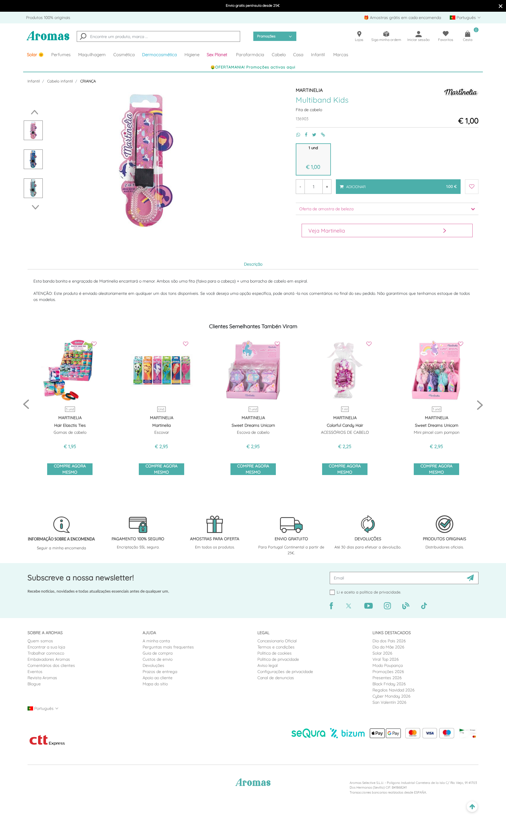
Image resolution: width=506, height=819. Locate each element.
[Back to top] (472, 807)
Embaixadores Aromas (49, 659)
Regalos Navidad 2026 (393, 690)
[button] (218, 55)
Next (37, 207)
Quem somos (40, 641)
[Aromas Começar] (48, 39)
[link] (35, 55)
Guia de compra (157, 653)
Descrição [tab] (253, 264)
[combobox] (158, 36)
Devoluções (153, 665)
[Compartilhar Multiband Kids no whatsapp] (296, 134)
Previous (33, 112)
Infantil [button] (318, 54)
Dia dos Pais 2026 (389, 641)
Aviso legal (267, 665)
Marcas (340, 54)
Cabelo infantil (60, 81)
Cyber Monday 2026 (391, 696)
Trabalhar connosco (46, 653)
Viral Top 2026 (385, 659)
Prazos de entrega (160, 671)
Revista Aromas (42, 677)
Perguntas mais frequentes (168, 647)
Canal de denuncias (275, 677)
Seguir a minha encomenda (61, 548)
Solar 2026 (382, 653)
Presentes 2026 (387, 677)
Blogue (34, 683)
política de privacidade (380, 592)
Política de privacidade (278, 659)
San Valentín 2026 (389, 702)
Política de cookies (274, 653)
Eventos (35, 671)
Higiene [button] (191, 54)
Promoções (266, 36)
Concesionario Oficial (277, 641)
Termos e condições (276, 647)
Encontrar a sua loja (46, 647)
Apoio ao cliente (157, 677)
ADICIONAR (401, 184)
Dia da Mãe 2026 (388, 647)
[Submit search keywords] (83, 37)
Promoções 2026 (388, 671)
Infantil (34, 81)
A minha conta (156, 641)
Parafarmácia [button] (250, 54)
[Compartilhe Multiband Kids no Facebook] (303, 134)
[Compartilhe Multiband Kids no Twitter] (311, 134)
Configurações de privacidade (285, 671)
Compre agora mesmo (70, 469)
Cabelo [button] (279, 54)
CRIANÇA (88, 81)
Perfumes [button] (61, 54)
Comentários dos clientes (51, 665)
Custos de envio (157, 659)
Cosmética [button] (124, 54)
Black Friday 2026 (389, 683)
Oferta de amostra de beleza (326, 208)
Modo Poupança (387, 665)
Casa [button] (298, 54)
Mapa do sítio (155, 683)
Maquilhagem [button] (92, 54)
